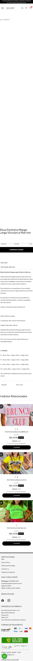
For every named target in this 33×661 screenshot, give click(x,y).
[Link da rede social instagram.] (8, 601)
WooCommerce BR (13, 660)
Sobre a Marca (5, 562)
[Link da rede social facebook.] (2, 601)
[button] (4, 656)
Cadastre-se (5, 569)
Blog (2, 559)
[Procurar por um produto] (22, 8)
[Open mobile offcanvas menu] (2, 8)
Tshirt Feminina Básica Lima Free (16, 480)
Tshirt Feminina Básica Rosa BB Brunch (16, 432)
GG (22, 385)
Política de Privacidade (8, 565)
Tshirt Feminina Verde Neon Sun (16, 528)
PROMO (6, 19)
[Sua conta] (26, 8)
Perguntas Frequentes (8, 572)
